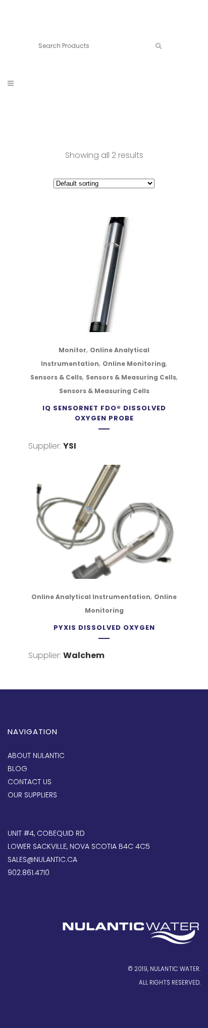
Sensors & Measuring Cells (131, 377)
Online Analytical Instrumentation (90, 596)
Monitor (72, 350)
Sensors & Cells (56, 377)
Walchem (84, 655)
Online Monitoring (134, 363)
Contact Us (29, 782)
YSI (69, 446)
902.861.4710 (85, 29)
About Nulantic (36, 755)
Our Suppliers (32, 795)
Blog (17, 769)
